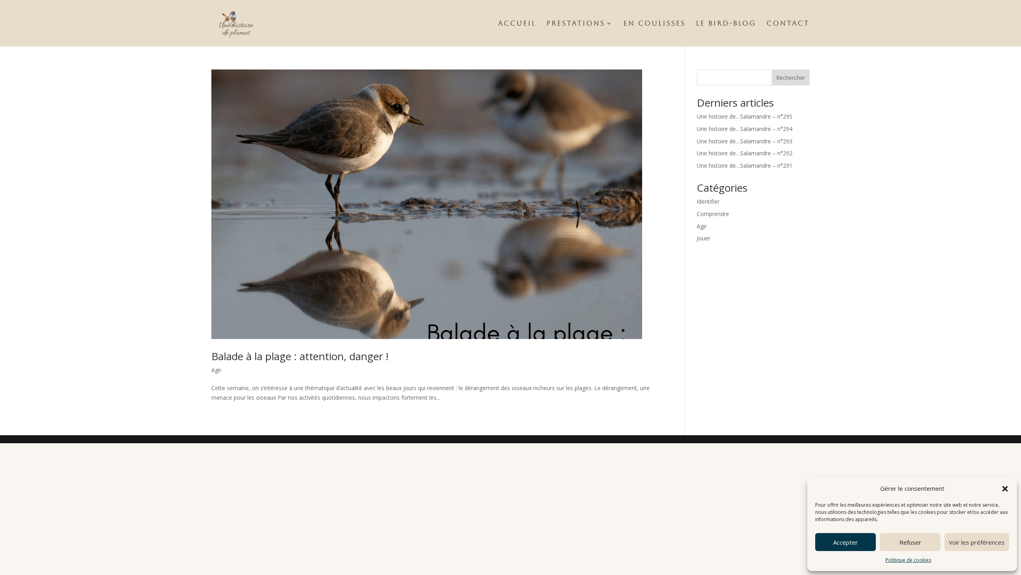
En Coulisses (654, 23)
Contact (788, 23)
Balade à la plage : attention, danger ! (299, 356)
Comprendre (713, 214)
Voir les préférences (977, 542)
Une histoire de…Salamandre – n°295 (744, 116)
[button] (1005, 489)
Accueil (517, 23)
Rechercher (790, 77)
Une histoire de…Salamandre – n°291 (744, 165)
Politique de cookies (908, 560)
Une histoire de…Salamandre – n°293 (744, 141)
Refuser (910, 542)
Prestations (575, 23)
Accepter (845, 542)
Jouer (703, 238)
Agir (216, 370)
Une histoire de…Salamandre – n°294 (744, 129)
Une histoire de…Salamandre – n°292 (744, 153)
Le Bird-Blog (726, 23)
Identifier (708, 201)
